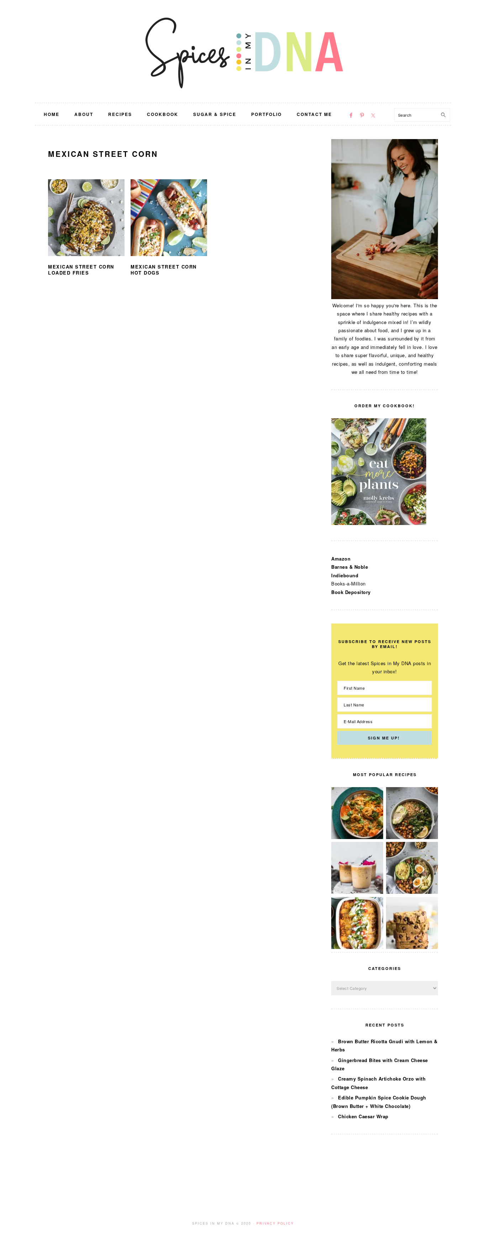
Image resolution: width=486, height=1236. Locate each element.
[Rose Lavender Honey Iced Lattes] (357, 891)
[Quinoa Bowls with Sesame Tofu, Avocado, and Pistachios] (412, 891)
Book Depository (351, 592)
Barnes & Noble (349, 566)
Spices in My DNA (243, 51)
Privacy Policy (275, 1223)
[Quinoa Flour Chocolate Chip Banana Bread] (412, 947)
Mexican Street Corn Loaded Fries (81, 269)
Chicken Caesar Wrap (363, 1116)
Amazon (340, 558)
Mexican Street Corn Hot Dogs (164, 269)
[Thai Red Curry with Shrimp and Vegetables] (357, 837)
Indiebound (344, 575)
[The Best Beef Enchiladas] (357, 947)
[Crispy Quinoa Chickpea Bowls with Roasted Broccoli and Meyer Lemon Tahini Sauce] (412, 837)
